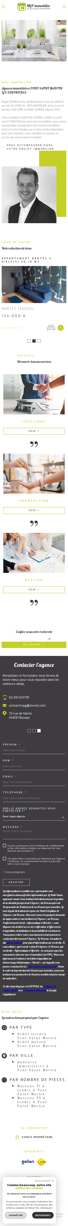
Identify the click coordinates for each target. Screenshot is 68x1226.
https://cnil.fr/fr (14, 939)
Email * (10, 773)
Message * (13, 824)
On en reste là (42, 1181)
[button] (29, 337)
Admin (58, 1213)
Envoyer (16, 879)
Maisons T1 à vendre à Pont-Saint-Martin (33, 1087)
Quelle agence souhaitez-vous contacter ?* (29, 806)
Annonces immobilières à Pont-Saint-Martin (37, 1063)
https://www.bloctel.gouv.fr (42, 963)
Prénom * (11, 741)
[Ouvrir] (4, 7)
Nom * (8, 757)
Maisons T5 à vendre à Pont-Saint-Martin (33, 1099)
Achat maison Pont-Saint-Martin (37, 1041)
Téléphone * (15, 789)
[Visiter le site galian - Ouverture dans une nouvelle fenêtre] (28, 1158)
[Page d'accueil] (34, 7)
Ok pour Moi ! (43, 1215)
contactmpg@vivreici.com (27, 702)
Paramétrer (16, 1215)
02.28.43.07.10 (19, 694)
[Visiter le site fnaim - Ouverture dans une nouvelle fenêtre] (41, 1158)
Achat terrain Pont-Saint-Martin (37, 1033)
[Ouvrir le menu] (64, 7)
